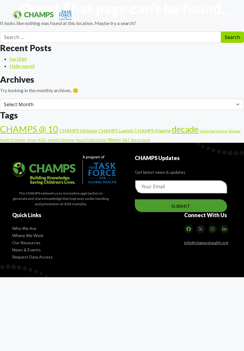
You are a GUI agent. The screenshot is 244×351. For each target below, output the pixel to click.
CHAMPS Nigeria (152, 130)
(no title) (18, 59)
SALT (125, 140)
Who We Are (24, 228)
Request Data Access (32, 256)
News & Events (26, 249)
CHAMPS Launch (115, 130)
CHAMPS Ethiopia (78, 130)
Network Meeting (61, 140)
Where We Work (27, 235)
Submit (180, 206)
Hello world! (22, 66)
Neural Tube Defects (91, 140)
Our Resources (26, 242)
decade (185, 129)
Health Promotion (13, 140)
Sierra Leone (140, 140)
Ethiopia (234, 131)
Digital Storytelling (213, 131)
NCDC (41, 140)
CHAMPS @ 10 (29, 129)
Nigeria (114, 139)
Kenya (31, 140)
